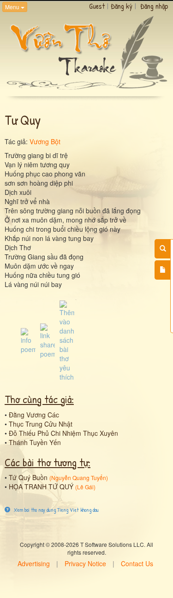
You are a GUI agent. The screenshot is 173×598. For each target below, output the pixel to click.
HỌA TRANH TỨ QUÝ (41, 486)
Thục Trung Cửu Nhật (40, 423)
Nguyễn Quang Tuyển (78, 477)
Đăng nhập (154, 6)
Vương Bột (45, 141)
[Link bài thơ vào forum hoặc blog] (47, 340)
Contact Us (137, 563)
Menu (13, 7)
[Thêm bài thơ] (163, 270)
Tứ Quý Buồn (28, 477)
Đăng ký (121, 6)
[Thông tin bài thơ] (28, 340)
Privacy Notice (85, 563)
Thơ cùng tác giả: (39, 399)
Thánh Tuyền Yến (35, 442)
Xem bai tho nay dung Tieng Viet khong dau (55, 510)
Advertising (34, 563)
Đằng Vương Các (34, 414)
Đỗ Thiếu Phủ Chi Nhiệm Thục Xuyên (63, 433)
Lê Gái (85, 487)
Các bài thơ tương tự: (47, 462)
